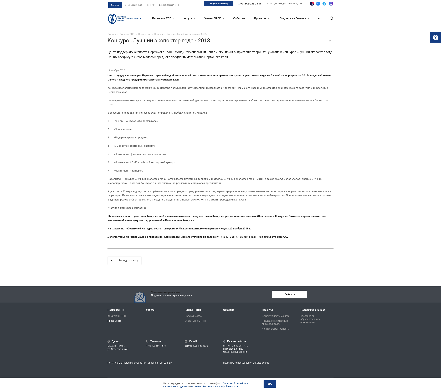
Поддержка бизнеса (293, 18)
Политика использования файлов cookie (246, 362)
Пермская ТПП (162, 18)
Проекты (260, 18)
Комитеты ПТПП (116, 316)
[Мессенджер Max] (331, 4)
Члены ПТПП (213, 18)
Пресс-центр (114, 320)
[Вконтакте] (318, 4)
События (239, 18)
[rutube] (312, 4)
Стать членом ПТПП (196, 320)
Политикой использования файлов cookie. (215, 386)
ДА (270, 383)
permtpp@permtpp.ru (196, 346)
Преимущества (193, 316)
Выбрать (290, 294)
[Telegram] (324, 4)
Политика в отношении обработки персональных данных (139, 362)
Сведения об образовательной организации (310, 319)
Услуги (188, 18)
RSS (330, 41)
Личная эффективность (275, 328)
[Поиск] (330, 18)
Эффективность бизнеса (276, 316)
